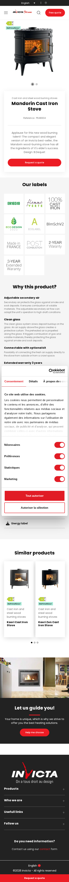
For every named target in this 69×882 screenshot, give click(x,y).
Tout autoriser (35, 495)
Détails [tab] (33, 381)
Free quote (55, 12)
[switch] (59, 456)
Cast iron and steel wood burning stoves (34, 98)
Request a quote (34, 162)
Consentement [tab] (13, 381)
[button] (6, 12)
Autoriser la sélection (34, 507)
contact (45, 849)
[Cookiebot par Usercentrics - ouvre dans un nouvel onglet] (49, 371)
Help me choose (34, 732)
